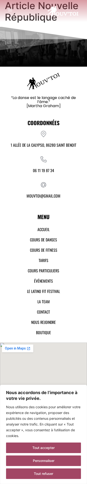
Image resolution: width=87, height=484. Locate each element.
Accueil (43, 229)
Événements (43, 281)
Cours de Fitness (43, 250)
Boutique (43, 332)
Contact (43, 312)
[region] (43, 434)
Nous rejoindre (43, 322)
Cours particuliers (43, 271)
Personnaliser (43, 461)
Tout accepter (43, 448)
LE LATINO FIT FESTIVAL (43, 291)
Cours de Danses (43, 240)
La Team (43, 301)
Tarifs (43, 260)
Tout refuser (43, 474)
